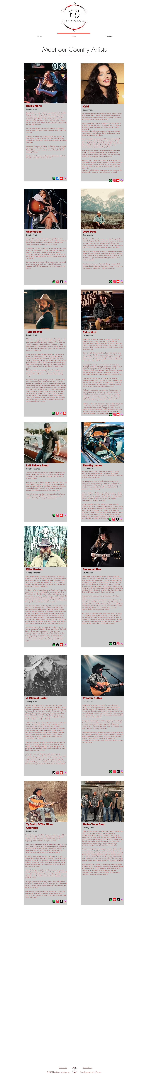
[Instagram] (65, 178)
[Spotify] (53, 178)
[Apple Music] (57, 281)
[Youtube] (61, 178)
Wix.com (98, 1072)
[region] (45, 122)
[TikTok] (61, 281)
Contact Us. (63, 1068)
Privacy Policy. (87, 1068)
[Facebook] (57, 178)
